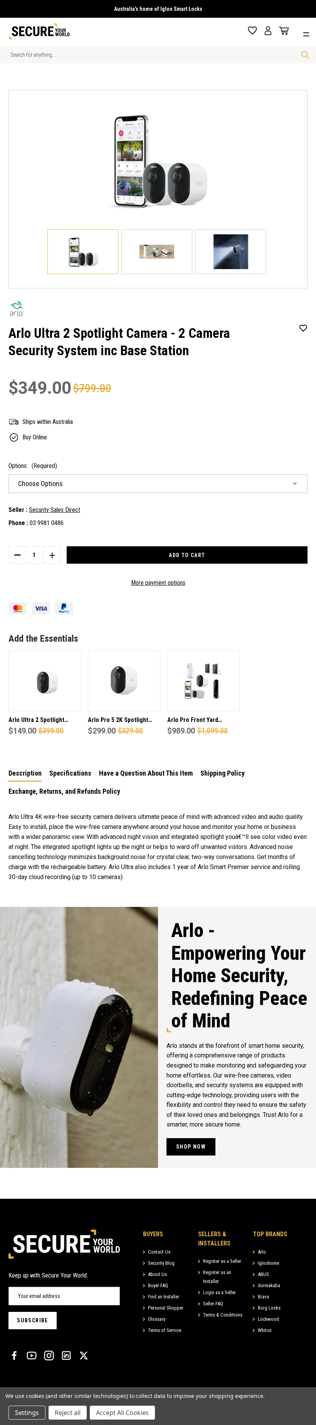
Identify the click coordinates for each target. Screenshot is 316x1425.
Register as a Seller (222, 1261)
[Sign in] (268, 30)
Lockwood (268, 1319)
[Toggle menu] (308, 33)
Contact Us (159, 1252)
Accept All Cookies (122, 1412)
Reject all (68, 1412)
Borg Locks (269, 1308)
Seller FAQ (213, 1303)
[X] (83, 1355)
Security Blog (161, 1263)
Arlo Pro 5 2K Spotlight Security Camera (118, 720)
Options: (32, 465)
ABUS (263, 1274)
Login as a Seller (219, 1292)
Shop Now (191, 1147)
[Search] (305, 54)
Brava (263, 1297)
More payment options (158, 582)
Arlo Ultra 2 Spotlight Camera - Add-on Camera (41, 720)
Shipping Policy (222, 773)
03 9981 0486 (47, 523)
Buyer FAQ (158, 1285)
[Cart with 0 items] (282, 31)
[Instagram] (49, 1355)
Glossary (156, 1319)
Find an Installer (163, 1297)
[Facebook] (14, 1355)
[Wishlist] (252, 30)
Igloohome (268, 1263)
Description (25, 773)
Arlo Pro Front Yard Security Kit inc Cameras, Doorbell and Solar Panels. (202, 720)
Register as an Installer (217, 1276)
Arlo (262, 1252)
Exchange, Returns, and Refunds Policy (64, 791)
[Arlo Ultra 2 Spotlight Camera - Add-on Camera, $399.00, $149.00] (45, 681)
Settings (27, 1412)
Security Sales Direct (54, 509)
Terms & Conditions (222, 1315)
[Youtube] (31, 1355)
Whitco (265, 1330)
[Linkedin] (66, 1355)
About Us (157, 1274)
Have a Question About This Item (146, 773)
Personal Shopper (165, 1308)
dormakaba (269, 1285)
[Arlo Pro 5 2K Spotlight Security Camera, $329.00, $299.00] (124, 681)
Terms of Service (164, 1330)
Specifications (70, 773)
